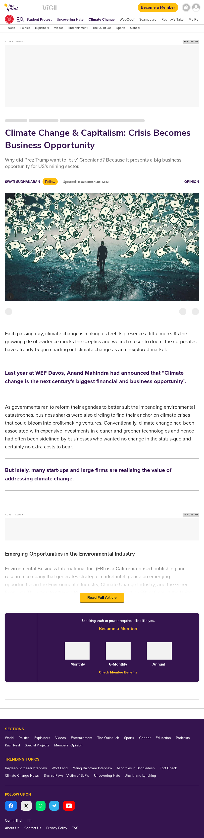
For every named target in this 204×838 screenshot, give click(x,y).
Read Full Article (102, 597)
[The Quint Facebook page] (11, 806)
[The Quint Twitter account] (26, 806)
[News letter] (186, 7)
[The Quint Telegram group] (54, 806)
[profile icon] (196, 7)
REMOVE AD (191, 41)
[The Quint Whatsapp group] (41, 806)
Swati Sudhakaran (22, 182)
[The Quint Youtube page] (69, 806)
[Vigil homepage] (51, 10)
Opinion (191, 182)
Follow (50, 182)
